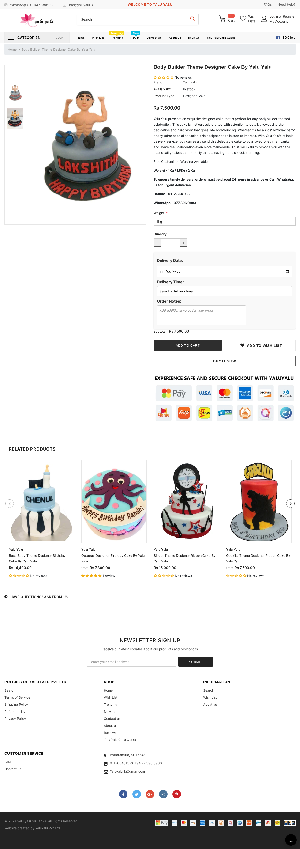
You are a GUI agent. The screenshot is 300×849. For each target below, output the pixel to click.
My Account (279, 21)
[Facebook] (123, 794)
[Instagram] (163, 794)
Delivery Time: (170, 282)
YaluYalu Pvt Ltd (47, 828)
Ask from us (56, 597)
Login (274, 16)
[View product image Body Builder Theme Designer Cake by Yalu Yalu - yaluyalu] (86, 145)
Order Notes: (169, 301)
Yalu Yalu (190, 82)
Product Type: (164, 96)
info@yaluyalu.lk (80, 5)
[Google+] (150, 794)
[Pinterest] (176, 794)
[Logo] (37, 20)
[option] (86, 145)
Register (289, 16)
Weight (161, 213)
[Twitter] (136, 794)
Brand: (159, 82)
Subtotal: (160, 331)
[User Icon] (264, 19)
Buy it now (224, 361)
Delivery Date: (170, 260)
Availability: (162, 89)
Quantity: (161, 234)
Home (12, 49)
